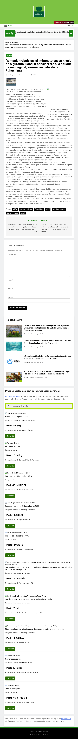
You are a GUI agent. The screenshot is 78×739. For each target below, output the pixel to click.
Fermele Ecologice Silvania (28, 672)
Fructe (15, 450)
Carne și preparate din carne (22, 663)
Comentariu (12, 255)
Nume (10, 280)
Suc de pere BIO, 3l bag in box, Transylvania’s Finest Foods (28, 599)
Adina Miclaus (29, 377)
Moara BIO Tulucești (26, 430)
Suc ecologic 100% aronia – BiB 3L (19, 476)
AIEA (15, 209)
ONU (48, 209)
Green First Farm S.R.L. (27, 549)
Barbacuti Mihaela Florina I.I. (29, 460)
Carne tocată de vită (13, 659)
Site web (11, 297)
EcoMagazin (11, 75)
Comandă (10, 436)
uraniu (23, 213)
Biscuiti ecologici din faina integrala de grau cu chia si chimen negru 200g (34, 629)
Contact (45, 735)
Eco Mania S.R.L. (25, 643)
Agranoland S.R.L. (25, 520)
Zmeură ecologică (12, 689)
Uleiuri (15, 539)
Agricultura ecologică (12, 397)
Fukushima (39, 209)
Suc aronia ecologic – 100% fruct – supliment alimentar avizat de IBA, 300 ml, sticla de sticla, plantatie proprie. (38, 568)
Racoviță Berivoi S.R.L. (27, 702)
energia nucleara (26, 209)
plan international (59, 209)
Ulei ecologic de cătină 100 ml (17, 536)
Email (10, 289)
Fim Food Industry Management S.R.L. (32, 613)
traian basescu (12, 213)
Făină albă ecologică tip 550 (16, 416)
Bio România (66, 719)
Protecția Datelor (35, 735)
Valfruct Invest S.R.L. (26, 490)
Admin (27, 334)
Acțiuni (9, 56)
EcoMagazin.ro (43, 731)
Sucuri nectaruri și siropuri (21, 480)
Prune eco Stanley (12, 446)
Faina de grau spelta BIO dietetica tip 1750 (22, 506)
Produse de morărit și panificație (24, 420)
